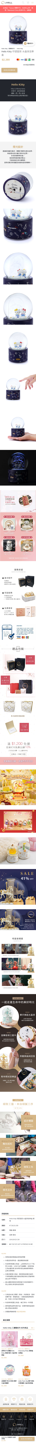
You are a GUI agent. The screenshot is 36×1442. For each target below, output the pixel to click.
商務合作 (30, 1410)
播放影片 (30, 43)
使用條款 (22, 1410)
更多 (32, 1328)
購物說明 (14, 1410)
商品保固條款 (21, 1311)
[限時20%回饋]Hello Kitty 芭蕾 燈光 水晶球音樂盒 (9, 1353)
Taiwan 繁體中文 (18, 1434)
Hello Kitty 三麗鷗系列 (8, 48)
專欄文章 (5, 1410)
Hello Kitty (20, 48)
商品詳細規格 (30, 65)
